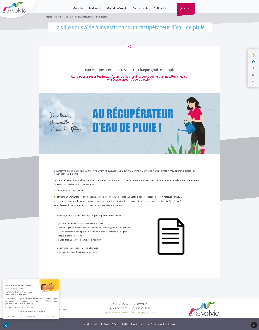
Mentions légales (91, 324)
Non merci (12, 316)
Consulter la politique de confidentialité (19, 308)
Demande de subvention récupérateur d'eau (77, 252)
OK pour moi (50, 316)
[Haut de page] (254, 325)
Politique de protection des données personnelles (144, 324)
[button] (5, 325)
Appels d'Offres (110, 324)
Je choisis (31, 316)
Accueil (49, 17)
